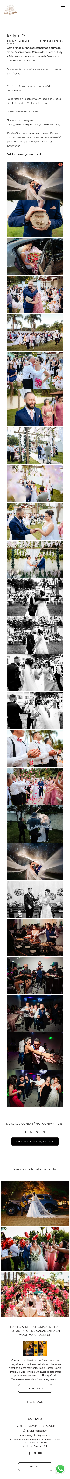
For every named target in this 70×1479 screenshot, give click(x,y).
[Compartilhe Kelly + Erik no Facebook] (25, 1132)
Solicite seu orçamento (35, 1141)
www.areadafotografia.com (22, 112)
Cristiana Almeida (37, 103)
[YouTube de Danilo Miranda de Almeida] (40, 1453)
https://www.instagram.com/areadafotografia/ (33, 124)
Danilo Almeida (15, 103)
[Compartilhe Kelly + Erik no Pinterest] (44, 1132)
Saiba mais (35, 1388)
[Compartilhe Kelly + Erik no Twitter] (37, 1132)
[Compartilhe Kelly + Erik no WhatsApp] (31, 1132)
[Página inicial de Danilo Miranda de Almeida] (10, 10)
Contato (35, 1466)
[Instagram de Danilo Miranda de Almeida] (34, 1453)
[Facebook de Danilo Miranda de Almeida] (29, 1453)
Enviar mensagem (37, 1431)
